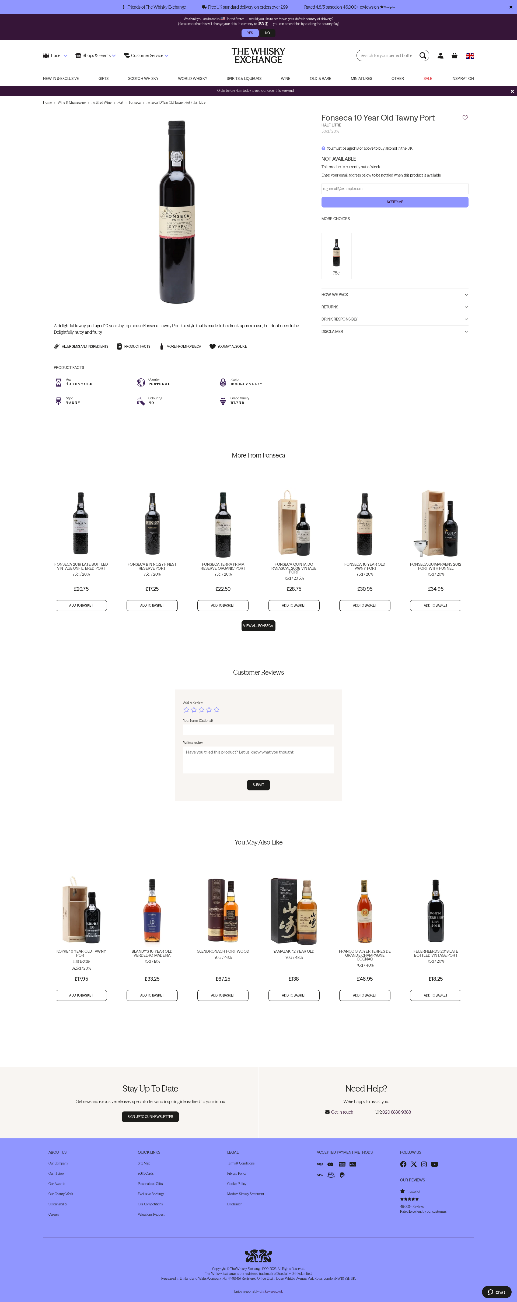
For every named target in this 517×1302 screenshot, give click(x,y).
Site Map (144, 1163)
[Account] (440, 55)
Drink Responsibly (340, 319)
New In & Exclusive (61, 78)
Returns (330, 306)
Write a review (193, 743)
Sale (428, 78)
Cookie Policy (236, 1184)
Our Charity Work (60, 1194)
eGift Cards (145, 1173)
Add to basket (81, 605)
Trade (55, 55)
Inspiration (463, 78)
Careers (53, 1214)
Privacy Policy (236, 1173)
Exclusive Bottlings (151, 1194)
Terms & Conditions (240, 1163)
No (267, 33)
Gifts (104, 78)
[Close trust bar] (511, 7)
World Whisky (192, 78)
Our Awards (56, 1184)
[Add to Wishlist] (465, 118)
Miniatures (361, 78)
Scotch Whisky (143, 78)
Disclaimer (332, 331)
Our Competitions (150, 1204)
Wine (286, 78)
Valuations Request (151, 1214)
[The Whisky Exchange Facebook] (403, 1164)
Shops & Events (97, 55)
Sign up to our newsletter (150, 1117)
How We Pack (335, 294)
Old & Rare (320, 78)
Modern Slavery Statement (245, 1194)
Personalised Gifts (150, 1184)
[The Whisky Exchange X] (414, 1164)
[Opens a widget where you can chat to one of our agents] (497, 1292)
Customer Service (147, 55)
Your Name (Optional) (198, 721)
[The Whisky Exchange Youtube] (434, 1164)
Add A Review (193, 703)
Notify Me (395, 202)
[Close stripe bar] (512, 91)
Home (47, 102)
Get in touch (342, 1112)
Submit (258, 785)
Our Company (58, 1163)
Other (398, 78)
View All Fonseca (258, 626)
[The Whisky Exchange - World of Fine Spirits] (258, 55)
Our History (56, 1173)
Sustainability (57, 1204)
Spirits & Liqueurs (244, 78)
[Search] (423, 55)
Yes (250, 33)
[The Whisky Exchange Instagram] (424, 1164)
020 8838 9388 (396, 1112)
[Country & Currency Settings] (470, 55)
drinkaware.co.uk (271, 1291)
